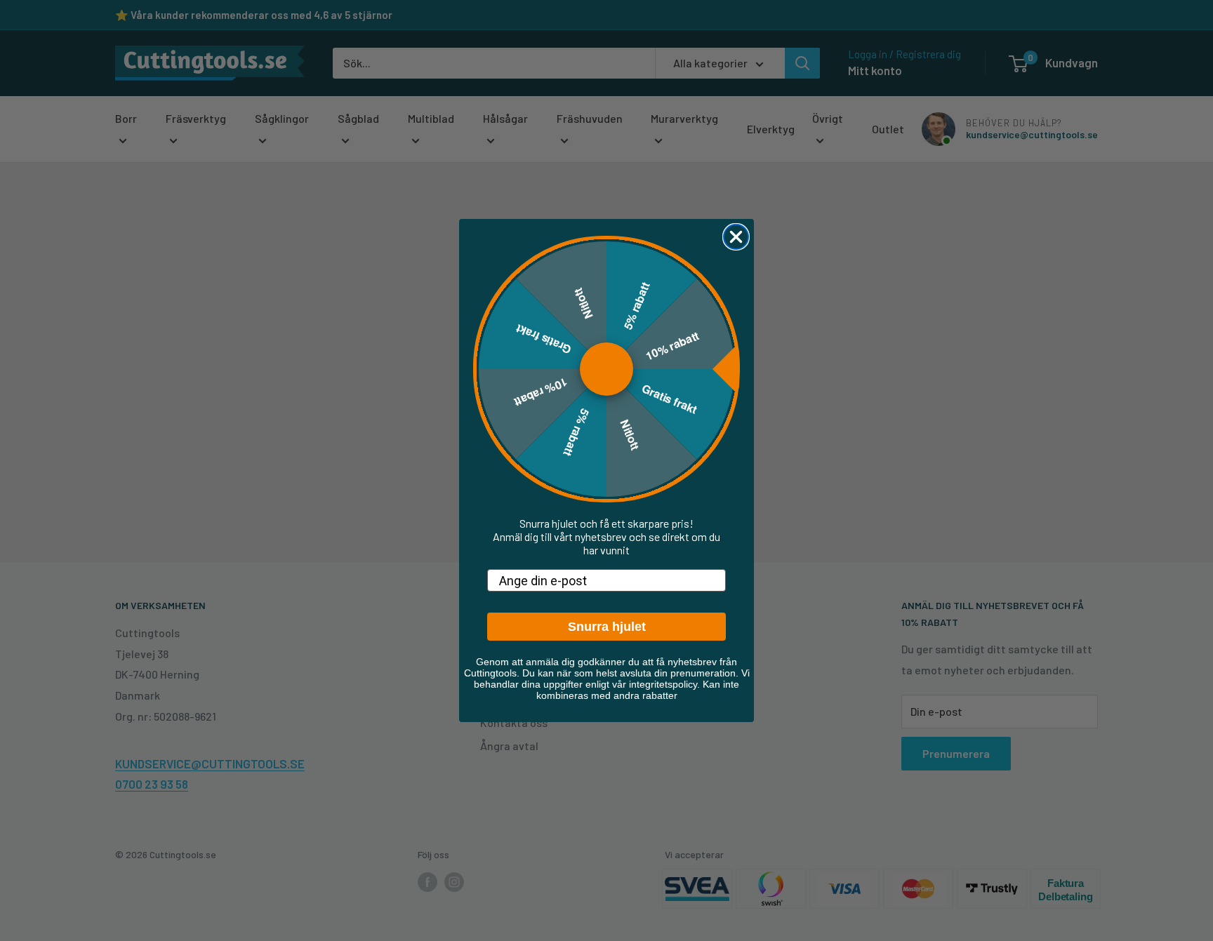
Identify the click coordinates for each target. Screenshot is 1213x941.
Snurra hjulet (607, 627)
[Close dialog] (736, 237)
